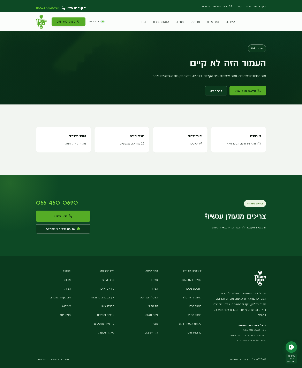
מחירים (180, 21)
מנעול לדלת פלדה (191, 297)
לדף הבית (216, 91)
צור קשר (66, 306)
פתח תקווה (151, 314)
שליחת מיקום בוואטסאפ (60, 229)
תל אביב (153, 306)
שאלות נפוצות (161, 21)
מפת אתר (65, 314)
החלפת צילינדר (193, 288)
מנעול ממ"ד (195, 314)
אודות (143, 21)
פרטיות (67, 359)
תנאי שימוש (56, 359)
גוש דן (154, 279)
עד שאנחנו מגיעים (104, 323)
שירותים (230, 21)
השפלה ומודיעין (149, 297)
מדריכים (195, 21)
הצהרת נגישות (42, 359)
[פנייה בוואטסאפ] (291, 347)
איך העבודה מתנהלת (102, 297)
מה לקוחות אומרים (60, 297)
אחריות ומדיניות (105, 314)
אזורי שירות (213, 21)
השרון (155, 288)
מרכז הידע (108, 279)
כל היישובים (151, 332)
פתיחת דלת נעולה (191, 279)
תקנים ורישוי (107, 306)
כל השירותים (195, 332)
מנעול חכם (195, 306)
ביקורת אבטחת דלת (190, 323)
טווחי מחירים (107, 288)
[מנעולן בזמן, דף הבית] (41, 22)
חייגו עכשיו (60, 216)
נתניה (155, 323)
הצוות (68, 288)
